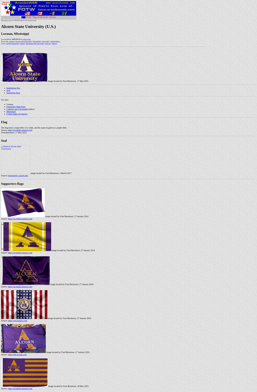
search (22, 44)
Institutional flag (13, 88)
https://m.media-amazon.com (20, 130)
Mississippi (11, 111)
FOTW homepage (12, 44)
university (45, 41)
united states (55, 41)
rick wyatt (27, 39)
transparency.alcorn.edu (18, 175)
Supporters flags (13, 93)
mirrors (54, 44)
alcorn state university (24, 41)
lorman (11, 41)
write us (48, 44)
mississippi (37, 41)
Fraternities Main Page (15, 107)
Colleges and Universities (17, 109)
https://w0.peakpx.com (17, 321)
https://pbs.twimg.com (17, 354)
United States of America (17, 114)
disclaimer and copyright (35, 44)
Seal (8, 90)
